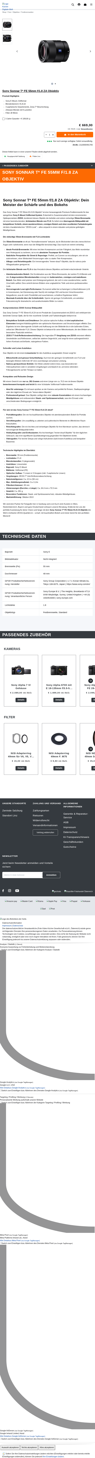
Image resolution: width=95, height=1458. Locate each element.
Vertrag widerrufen (45, 832)
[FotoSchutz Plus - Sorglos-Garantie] (29, 119)
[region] (47, 51)
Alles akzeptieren (47, 1447)
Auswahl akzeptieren (10, 1447)
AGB (66, 822)
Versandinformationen (45, 825)
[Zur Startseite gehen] (7, 6)
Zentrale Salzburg (12, 810)
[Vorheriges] (17, 51)
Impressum (69, 827)
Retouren (38, 815)
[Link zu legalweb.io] (3, 1454)
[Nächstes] (90, 51)
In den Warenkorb (77, 134)
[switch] (47, 949)
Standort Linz (9, 815)
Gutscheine (69, 846)
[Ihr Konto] (79, 4)
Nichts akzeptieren (29, 1447)
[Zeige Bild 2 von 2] (55, 83)
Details (21, 700)
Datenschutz (70, 832)
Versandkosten (87, 129)
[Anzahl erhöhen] (53, 134)
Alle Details (22, 1088)
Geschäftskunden (73, 842)
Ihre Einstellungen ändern (53, 1457)
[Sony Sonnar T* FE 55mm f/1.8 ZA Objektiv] (54, 51)
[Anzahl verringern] (46, 134)
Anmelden (51, 875)
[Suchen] (73, 5)
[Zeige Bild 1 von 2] (52, 83)
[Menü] (91, 4)
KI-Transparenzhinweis (76, 837)
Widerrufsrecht (41, 820)
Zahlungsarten (41, 810)
